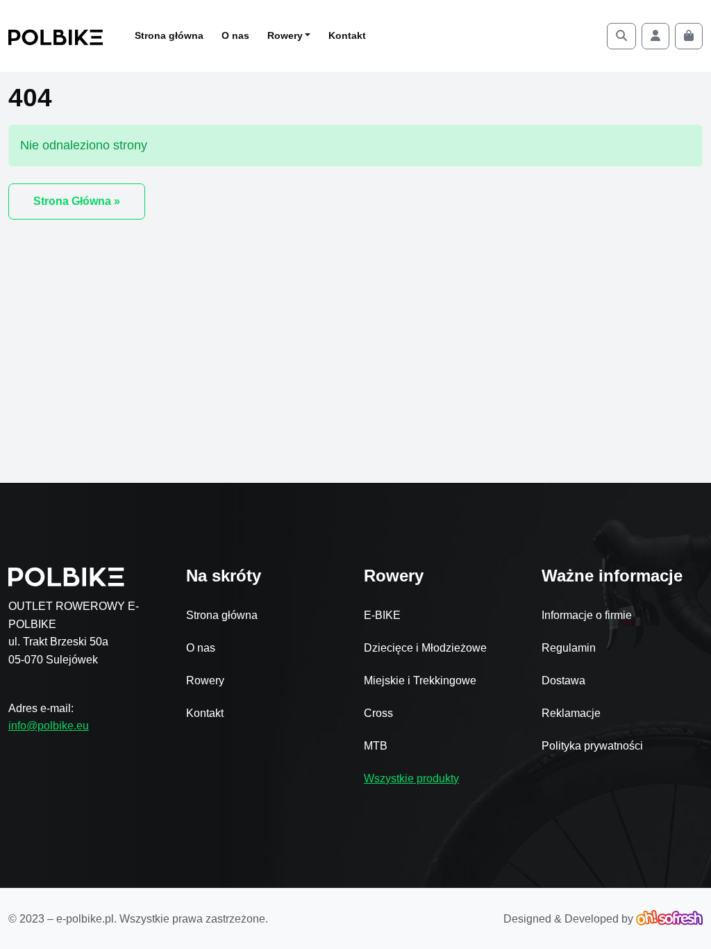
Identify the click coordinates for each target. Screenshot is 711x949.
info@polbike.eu (48, 726)
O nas (235, 35)
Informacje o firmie (587, 615)
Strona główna (169, 35)
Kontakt (347, 35)
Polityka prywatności (592, 746)
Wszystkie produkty (411, 778)
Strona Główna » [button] (76, 201)
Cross (378, 713)
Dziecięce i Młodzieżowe (425, 648)
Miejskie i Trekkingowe (420, 680)
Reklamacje (571, 713)
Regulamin (569, 648)
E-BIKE (382, 615)
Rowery (205, 680)
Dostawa (563, 680)
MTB (375, 746)
